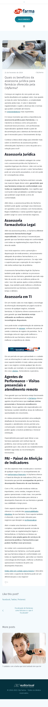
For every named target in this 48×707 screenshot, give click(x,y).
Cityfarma (39, 72)
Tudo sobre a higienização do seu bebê (18, 666)
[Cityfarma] (24, 11)
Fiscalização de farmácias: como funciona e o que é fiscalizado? (24, 610)
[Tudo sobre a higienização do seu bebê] (25, 648)
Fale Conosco (24, 19)
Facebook (6, 599)
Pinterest (21, 599)
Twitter (14, 599)
